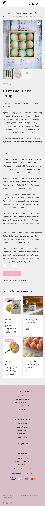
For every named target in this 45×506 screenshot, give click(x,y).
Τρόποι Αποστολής (22, 430)
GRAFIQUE (29, 473)
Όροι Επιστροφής (22, 434)
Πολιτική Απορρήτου (22, 444)
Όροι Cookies (22, 437)
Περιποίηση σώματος (24, 13)
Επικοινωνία (22, 424)
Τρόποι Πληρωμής (22, 427)
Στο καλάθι (12, 273)
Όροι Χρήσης (22, 440)
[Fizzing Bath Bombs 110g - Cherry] (33, 347)
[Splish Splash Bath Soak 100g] (33, 305)
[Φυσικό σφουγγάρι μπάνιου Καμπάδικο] (12, 305)
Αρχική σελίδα (8, 13)
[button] (41, 4)
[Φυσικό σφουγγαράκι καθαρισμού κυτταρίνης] (12, 347)
